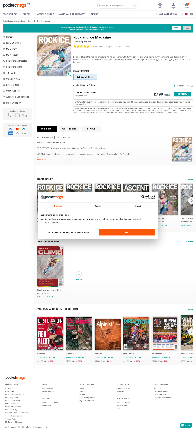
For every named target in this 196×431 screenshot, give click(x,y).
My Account (12, 55)
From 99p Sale (13, 43)
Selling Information (124, 402)
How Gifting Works (50, 402)
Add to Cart (162, 225)
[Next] (191, 200)
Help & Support (13, 103)
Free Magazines (12, 397)
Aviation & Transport (72, 14)
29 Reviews (97, 46)
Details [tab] (98, 206)
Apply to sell (122, 405)
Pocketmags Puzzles (16, 61)
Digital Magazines (86, 400)
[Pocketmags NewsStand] (16, 5)
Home (9, 37)
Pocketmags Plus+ (15, 67)
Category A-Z (13, 79)
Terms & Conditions (13, 416)
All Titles (8, 388)
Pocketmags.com (161, 391)
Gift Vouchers (13, 91)
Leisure (94, 14)
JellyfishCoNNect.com (163, 397)
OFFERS (26, 14)
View (183, 225)
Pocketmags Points (87, 397)
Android (82, 391)
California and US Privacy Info (17, 413)
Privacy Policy (11, 410)
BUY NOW (182, 94)
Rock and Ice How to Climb (49, 290)
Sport (23, 21)
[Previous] (39, 331)
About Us (157, 388)
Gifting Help (47, 405)
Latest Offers (12, 85)
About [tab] (138, 206)
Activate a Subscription (17, 97)
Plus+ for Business (13, 407)
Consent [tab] (58, 206)
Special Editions (48, 241)
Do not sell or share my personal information (69, 232)
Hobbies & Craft (45, 14)
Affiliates (120, 391)
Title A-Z (10, 73)
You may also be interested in (57, 309)
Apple (81, 388)
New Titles (9, 391)
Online (82, 394)
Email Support (48, 391)
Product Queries (123, 388)
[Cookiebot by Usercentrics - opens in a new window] (143, 197)
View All (189, 179)
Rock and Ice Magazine (43, 21)
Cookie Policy (11, 419)
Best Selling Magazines (15, 394)
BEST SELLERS (10, 14)
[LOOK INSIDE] (54, 75)
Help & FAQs (47, 388)
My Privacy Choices (13, 422)
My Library (11, 49)
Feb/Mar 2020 (158, 218)
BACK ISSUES (45, 179)
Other (30, 21)
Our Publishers (11, 403)
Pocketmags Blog (12, 400)
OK (126, 232)
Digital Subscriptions (11, 21)
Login (119, 408)
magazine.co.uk (160, 394)
